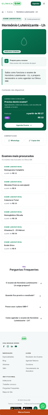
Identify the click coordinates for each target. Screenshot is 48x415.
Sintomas (6, 364)
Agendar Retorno (32, 361)
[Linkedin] (12, 346)
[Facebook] (4, 346)
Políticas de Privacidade (32, 404)
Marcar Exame (24, 412)
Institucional (7, 380)
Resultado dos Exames (34, 357)
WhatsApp (15, 140)
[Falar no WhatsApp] (42, 406)
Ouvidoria (29, 364)
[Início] (11, 3)
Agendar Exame (22, 125)
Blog (4, 361)
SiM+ (4, 368)
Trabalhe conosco (9, 384)
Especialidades (8, 357)
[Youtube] (16, 346)
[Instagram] (8, 346)
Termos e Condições (15, 404)
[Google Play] (15, 408)
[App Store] (27, 408)
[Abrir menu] (44, 3)
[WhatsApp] (35, 408)
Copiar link (35, 140)
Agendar (35, 3)
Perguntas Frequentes (11, 388)
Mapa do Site (8, 392)
